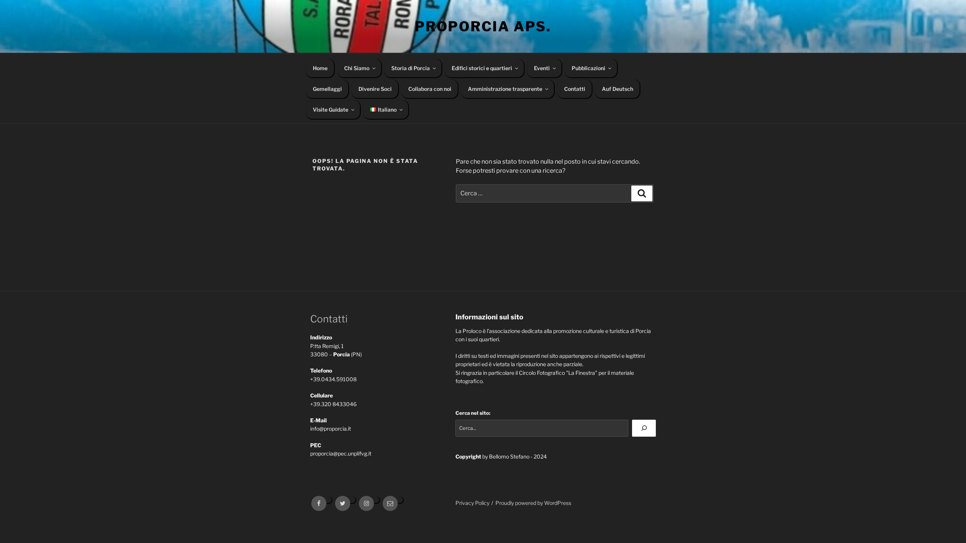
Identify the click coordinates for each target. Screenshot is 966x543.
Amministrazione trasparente (505, 89)
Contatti (574, 89)
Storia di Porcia (410, 68)
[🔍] (644, 428)
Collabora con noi (429, 89)
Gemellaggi (327, 89)
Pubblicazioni (588, 68)
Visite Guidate (330, 109)
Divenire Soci (375, 89)
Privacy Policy (472, 503)
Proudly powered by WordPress (533, 503)
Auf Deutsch (617, 89)
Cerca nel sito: (472, 413)
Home (320, 68)
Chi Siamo (356, 68)
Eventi (542, 68)
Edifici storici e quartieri (482, 68)
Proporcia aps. (483, 26)
